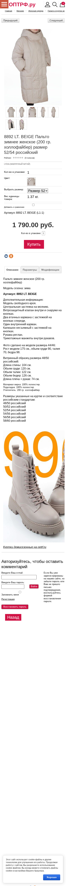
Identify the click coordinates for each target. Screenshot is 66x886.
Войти (34, 586)
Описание (12, 269)
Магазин (20, 11)
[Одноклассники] (11, 256)
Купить (34, 244)
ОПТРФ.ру (22, 4)
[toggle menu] (4, 4)
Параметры (30, 269)
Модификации (50, 269)
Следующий (56, 20)
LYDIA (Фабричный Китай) (17, 164)
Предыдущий (10, 20)
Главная (8, 11)
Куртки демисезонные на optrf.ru (24, 547)
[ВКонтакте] (6, 256)
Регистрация (8, 599)
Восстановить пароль (14, 606)
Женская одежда (35, 11)
